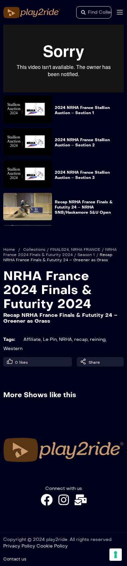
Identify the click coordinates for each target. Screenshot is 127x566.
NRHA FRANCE (85, 249)
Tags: (9, 339)
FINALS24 (59, 249)
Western (12, 348)
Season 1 (86, 254)
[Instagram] (64, 500)
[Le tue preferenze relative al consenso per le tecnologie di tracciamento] (115, 554)
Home (9, 249)
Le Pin (50, 339)
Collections (34, 249)
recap (81, 339)
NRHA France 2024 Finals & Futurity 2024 (47, 289)
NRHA (65, 339)
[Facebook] (47, 500)
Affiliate (32, 339)
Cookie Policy (52, 546)
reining (98, 339)
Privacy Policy (19, 546)
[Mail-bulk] (81, 500)
